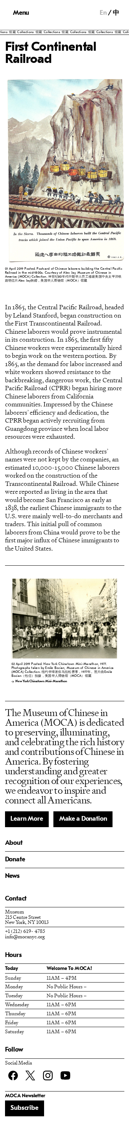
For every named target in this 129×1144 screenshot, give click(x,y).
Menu (21, 13)
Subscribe (24, 1108)
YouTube (65, 1075)
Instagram (48, 1075)
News (12, 876)
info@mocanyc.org (25, 936)
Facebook (13, 1075)
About (14, 843)
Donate (15, 859)
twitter (30, 1075)
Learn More (26, 819)
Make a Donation (83, 819)
